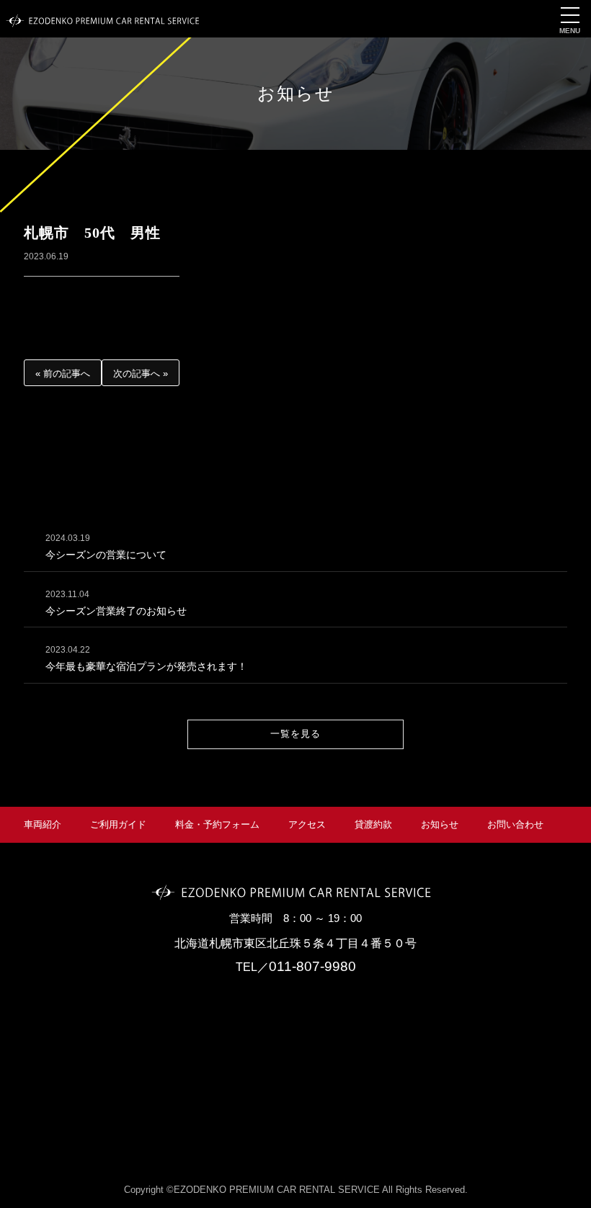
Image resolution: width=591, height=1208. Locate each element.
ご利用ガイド (118, 824)
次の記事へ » (140, 373)
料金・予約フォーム (217, 824)
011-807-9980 (312, 966)
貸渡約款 (373, 824)
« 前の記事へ (62, 373)
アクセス (307, 824)
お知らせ (439, 824)
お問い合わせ (515, 824)
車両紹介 (42, 824)
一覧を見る (295, 733)
